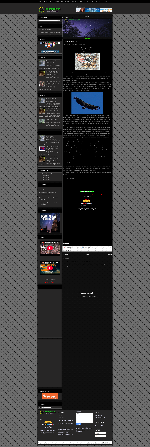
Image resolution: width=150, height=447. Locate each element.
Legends (91, 248)
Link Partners (61, 417)
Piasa (106, 248)
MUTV (100, 1)
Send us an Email (87, 196)
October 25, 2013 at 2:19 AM (86, 262)
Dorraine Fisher (77, 248)
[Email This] (64, 243)
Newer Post (65, 254)
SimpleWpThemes (107, 442)
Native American (101, 248)
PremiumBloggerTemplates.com (105, 443)
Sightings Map (94, 1)
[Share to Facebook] (68, 243)
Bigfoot (41, 29)
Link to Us (60, 415)
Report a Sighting (84, 1)
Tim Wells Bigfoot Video (51, 119)
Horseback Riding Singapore (73, 262)
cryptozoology (71, 248)
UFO (44, 29)
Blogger (45, 443)
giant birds (85, 248)
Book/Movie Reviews (65, 1)
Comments (99, 436)
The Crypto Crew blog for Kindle (87, 210)
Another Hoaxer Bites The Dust (53, 81)
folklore (81, 248)
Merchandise (75, 1)
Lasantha (96, 443)
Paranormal (48, 29)
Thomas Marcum (45, 174)
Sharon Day (44, 177)
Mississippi (96, 248)
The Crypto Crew (49, 442)
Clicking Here (44, 433)
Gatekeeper (44, 175)
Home (87, 254)
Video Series (56, 1)
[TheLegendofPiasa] (70, 41)
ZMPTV (105, 1)
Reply (68, 266)
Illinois (88, 248)
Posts (97, 433)
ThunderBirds (66, 250)
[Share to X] (67, 243)
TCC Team (39, 1)
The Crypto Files (47, 1)
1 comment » (78, 247)
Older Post (109, 254)
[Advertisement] (81, 183)
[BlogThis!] (65, 243)
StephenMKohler (45, 179)
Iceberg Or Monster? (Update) (52, 146)
